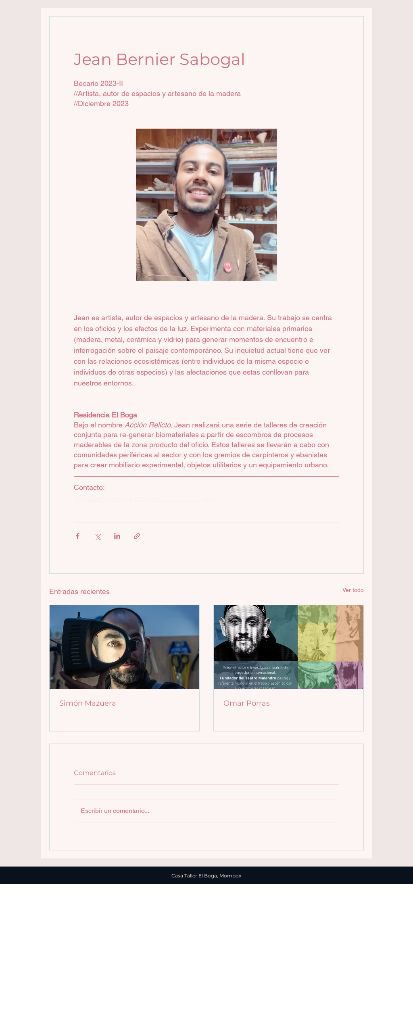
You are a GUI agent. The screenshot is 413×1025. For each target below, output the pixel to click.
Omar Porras (246, 703)
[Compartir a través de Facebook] (77, 536)
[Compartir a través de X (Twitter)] (97, 536)
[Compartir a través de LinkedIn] (117, 536)
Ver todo (353, 590)
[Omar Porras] (288, 647)
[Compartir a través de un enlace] (137, 536)
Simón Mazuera (87, 703)
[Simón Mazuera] (124, 647)
